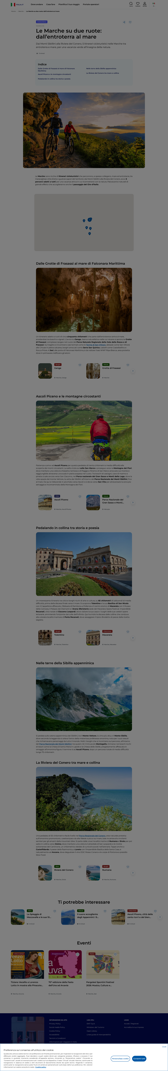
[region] (84, 1057)
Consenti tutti (139, 1059)
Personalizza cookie (120, 1059)
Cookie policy (40, 1067)
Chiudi (164, 1046)
